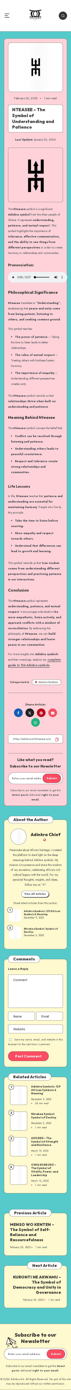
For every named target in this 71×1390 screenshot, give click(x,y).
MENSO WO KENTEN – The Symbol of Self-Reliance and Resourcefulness (32, 1232)
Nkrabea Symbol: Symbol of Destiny (41, 930)
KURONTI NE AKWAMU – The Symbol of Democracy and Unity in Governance (37, 1285)
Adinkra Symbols (48, 682)
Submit (52, 778)
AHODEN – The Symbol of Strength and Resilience (44, 1141)
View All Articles (35, 894)
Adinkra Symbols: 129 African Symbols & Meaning (42, 913)
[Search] (63, 16)
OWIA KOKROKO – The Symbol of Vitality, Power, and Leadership (44, 1170)
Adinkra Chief (46, 834)
